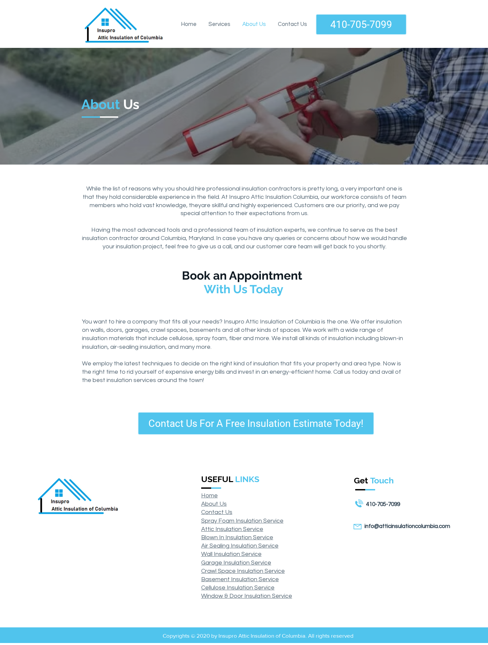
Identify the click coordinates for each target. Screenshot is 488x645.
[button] (219, 24)
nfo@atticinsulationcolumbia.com (408, 526)
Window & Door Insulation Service (246, 596)
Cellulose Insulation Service (238, 587)
